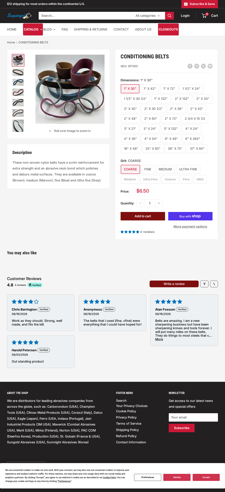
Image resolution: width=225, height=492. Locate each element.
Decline (177, 477)
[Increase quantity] (159, 203)
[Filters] (204, 284)
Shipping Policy (127, 430)
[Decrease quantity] (140, 203)
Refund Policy (126, 436)
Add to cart (143, 216)
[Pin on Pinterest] (196, 66)
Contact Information (131, 442)
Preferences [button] (64, 481)
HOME (12, 29)
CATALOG (31, 29)
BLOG (47, 29)
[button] (130, 232)
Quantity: (127, 203)
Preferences (147, 477)
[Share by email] (210, 66)
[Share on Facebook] (190, 66)
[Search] (169, 16)
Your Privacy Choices (132, 406)
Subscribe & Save (202, 4)
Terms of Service (128, 423)
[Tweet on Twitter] (203, 66)
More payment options (190, 226)
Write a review (174, 284)
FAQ (65, 29)
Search (121, 400)
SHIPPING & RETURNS (90, 29)
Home (11, 42)
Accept (206, 477)
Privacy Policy (126, 417)
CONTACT (121, 29)
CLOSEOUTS (168, 29)
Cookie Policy (126, 411)
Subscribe (181, 428)
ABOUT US (143, 29)
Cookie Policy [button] (109, 477)
